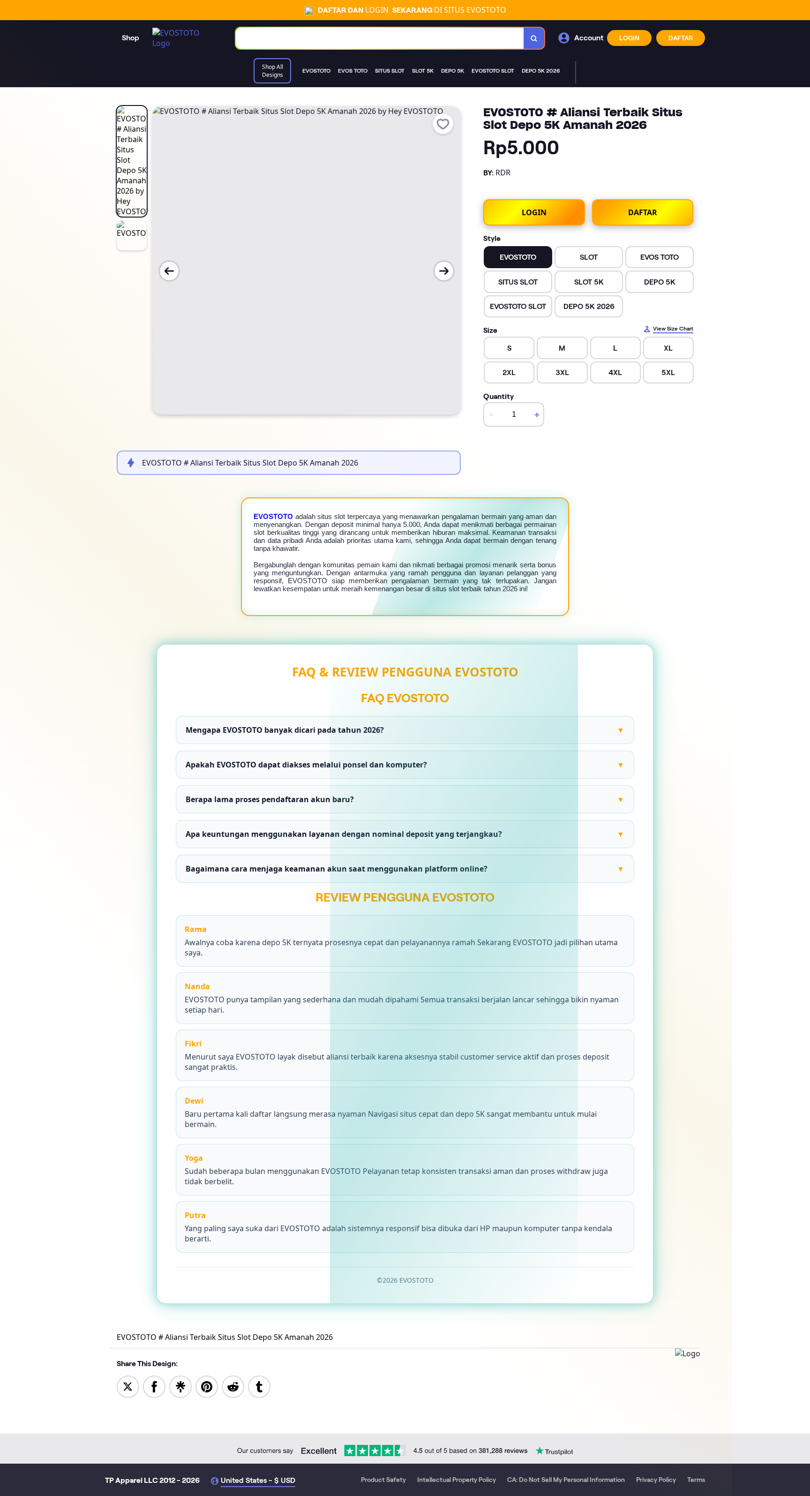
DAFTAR (680, 38)
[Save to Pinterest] (206, 1386)
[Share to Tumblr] (259, 1386)
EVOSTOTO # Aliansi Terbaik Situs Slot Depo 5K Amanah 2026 (225, 1337)
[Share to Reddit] (233, 1386)
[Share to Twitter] (128, 1386)
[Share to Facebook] (154, 1386)
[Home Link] (184, 38)
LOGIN (629, 38)
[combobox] (380, 38)
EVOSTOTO (273, 516)
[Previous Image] (169, 271)
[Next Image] (444, 271)
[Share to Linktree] (180, 1386)
